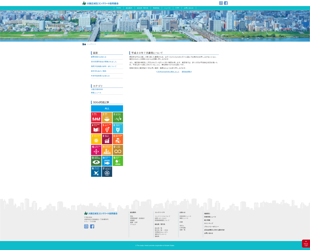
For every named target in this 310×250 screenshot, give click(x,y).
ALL (107, 108)
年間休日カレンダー (161, 232)
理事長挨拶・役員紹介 (137, 218)
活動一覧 (182, 230)
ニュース (167, 8)
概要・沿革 (133, 222)
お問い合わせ (189, 8)
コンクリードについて (162, 216)
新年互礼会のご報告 (98, 71)
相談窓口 (207, 213)
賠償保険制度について (162, 220)
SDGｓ (182, 226)
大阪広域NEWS (97, 89)
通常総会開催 (187, 71)
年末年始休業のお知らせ (100, 76)
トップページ (91, 44)
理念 (131, 216)
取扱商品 (156, 8)
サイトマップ (208, 223)
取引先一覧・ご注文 (161, 230)
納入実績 (207, 220)
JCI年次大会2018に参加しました (167, 71)
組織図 (132, 220)
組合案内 (129, 8)
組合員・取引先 (142, 8)
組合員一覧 (158, 228)
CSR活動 (183, 228)
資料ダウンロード (161, 234)
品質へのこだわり (161, 218)
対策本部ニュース (185, 216)
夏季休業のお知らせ (98, 57)
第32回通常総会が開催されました (104, 62)
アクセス (133, 224)
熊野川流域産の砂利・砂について (103, 66)
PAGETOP (306, 245)
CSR (177, 8)
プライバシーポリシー (211, 226)
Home (118, 8)
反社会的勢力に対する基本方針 (214, 230)
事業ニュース (96, 93)
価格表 (157, 236)
